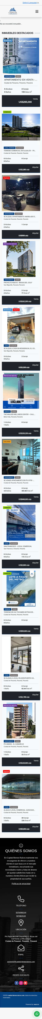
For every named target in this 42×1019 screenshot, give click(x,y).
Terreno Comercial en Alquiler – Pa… (20, 151)
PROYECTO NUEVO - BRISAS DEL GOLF (18, 282)
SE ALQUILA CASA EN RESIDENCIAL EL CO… (20, 348)
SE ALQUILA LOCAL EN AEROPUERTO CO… (19, 678)
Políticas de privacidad (21, 884)
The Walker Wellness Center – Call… (19, 414)
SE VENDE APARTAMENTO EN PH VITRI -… (19, 480)
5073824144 (21, 916)
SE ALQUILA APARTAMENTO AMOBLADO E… (20, 217)
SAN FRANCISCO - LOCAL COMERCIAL (18, 546)
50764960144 (21, 913)
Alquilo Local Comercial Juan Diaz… (19, 810)
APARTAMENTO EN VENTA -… (20, 79)
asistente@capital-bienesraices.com (21, 962)
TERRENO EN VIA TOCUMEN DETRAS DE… (19, 612)
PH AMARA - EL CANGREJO (14, 744)
